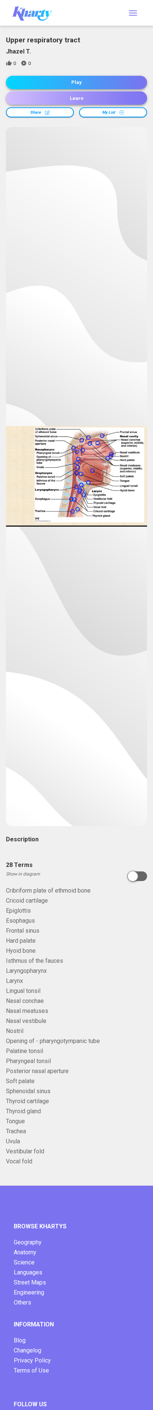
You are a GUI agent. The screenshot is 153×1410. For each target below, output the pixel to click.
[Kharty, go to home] (35, 13)
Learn (77, 98)
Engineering (29, 1292)
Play (76, 82)
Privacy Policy (32, 1360)
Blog (20, 1340)
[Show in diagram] (137, 876)
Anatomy (25, 1252)
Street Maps (30, 1282)
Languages (28, 1272)
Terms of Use (31, 1370)
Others (22, 1302)
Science (24, 1262)
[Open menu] (133, 13)
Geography (28, 1242)
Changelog (27, 1350)
